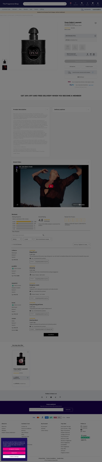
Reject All (14, 452)
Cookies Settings (14, 456)
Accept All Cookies (14, 449)
